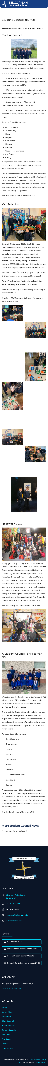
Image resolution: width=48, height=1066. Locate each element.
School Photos (8, 1025)
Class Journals (8, 1021)
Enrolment (6, 1039)
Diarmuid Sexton (40, 1062)
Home (4, 1007)
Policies (5, 1044)
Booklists (6, 1034)
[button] (43, 4)
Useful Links (7, 1048)
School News (7, 1012)
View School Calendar (11, 988)
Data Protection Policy (38, 1060)
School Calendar (9, 1030)
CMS (20, 1062)
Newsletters (7, 1016)
